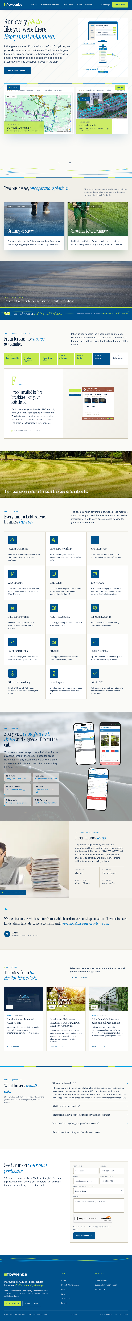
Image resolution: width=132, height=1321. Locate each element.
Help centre (100, 1289)
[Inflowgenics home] (13, 4)
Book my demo (82, 1236)
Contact (88, 4)
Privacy (74, 1315)
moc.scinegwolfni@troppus (106, 1285)
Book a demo (120, 5)
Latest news (68, 4)
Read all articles (79, 977)
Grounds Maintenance (50, 4)
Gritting (34, 4)
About (79, 4)
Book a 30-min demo (16, 71)
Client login (105, 5)
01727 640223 (101, 1280)
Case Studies (66, 1298)
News (63, 1294)
